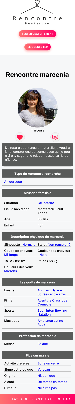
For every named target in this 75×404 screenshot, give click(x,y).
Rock (41, 325)
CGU (24, 399)
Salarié (43, 344)
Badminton (46, 310)
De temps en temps (52, 382)
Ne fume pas (47, 388)
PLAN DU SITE (42, 399)
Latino (58, 321)
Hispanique (46, 376)
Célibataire (46, 203)
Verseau (44, 369)
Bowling (61, 310)
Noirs (43, 255)
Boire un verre (48, 363)
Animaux (44, 290)
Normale (28, 244)
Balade (57, 290)
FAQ (15, 399)
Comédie (44, 304)
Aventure (44, 300)
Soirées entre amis (52, 294)
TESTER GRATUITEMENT (37, 33)
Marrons (10, 271)
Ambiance (45, 321)
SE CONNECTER (38, 46)
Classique (59, 300)
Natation (44, 314)
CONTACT (64, 399)
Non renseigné (59, 244)
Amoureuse (13, 182)
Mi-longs (11, 255)
